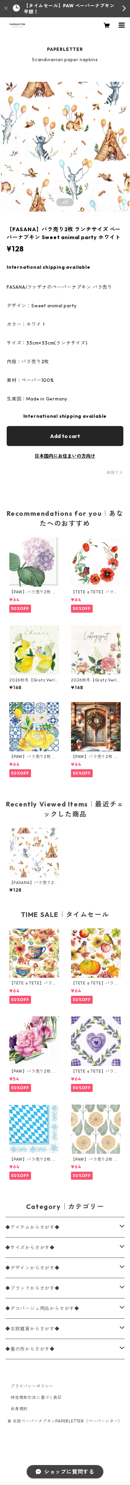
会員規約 (19, 1408)
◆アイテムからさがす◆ (32, 1227)
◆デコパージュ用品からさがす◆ (42, 1308)
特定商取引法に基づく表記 (36, 1397)
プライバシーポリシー (32, 1386)
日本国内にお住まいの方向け (65, 456)
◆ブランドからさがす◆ (32, 1288)
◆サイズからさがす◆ (30, 1248)
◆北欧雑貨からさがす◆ (32, 1329)
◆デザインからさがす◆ (32, 1268)
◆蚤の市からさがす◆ (30, 1349)
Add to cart (65, 436)
